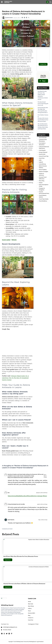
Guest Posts (41, 158)
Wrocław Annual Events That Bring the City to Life (43, 103)
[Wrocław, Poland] (6, 630)
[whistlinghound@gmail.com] (9, 627)
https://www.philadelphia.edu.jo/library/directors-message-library (27, 496)
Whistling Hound (8, 2)
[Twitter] (7, 633)
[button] (47, 2)
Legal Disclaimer (40, 641)
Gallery (30, 608)
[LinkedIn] (9, 633)
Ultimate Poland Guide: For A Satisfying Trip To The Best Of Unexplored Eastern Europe (15, 378)
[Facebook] (2, 633)
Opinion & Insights (43, 171)
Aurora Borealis (43, 137)
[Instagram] (4, 633)
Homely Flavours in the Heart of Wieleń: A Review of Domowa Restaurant (24, 583)
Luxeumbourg (42, 164)
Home (29, 601)
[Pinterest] (11, 633)
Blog (29, 615)
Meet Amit (30, 603)
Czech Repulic (42, 150)
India (40, 160)
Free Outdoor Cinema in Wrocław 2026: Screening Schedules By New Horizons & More (43, 118)
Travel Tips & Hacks (43, 199)
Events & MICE (31, 613)
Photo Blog (41, 180)
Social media (6, 240)
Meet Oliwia (31, 606)
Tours (29, 610)
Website (14, 240)
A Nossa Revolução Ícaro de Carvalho (16, 504)
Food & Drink (42, 154)
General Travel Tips (43, 156)
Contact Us (30, 617)
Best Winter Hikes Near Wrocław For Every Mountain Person (20, 556)
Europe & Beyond (43, 152)
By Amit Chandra (9, 17)
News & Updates (43, 169)
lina (9, 492)
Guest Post (30, 620)
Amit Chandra (11, 519)
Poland (40, 182)
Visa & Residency (43, 201)
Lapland (41, 162)
